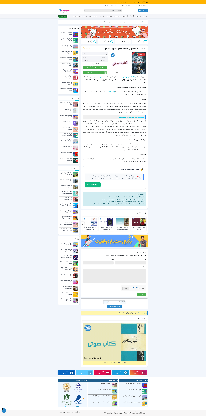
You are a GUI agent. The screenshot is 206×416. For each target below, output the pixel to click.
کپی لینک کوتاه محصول (114, 306)
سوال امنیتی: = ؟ (137, 288)
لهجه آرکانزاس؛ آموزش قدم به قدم (127, 313)
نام (145, 259)
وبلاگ (130, 16)
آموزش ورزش (121, 5)
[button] (1, 2)
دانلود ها (141, 22)
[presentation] (82, 224)
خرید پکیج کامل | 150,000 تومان (95, 67)
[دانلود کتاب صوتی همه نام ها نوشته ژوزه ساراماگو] (128, 63)
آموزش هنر (128, 5)
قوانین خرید (74, 412)
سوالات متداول (62, 412)
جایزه (100, 16)
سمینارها (124, 16)
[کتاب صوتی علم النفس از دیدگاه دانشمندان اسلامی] (122, 222)
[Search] (85, 10)
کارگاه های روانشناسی (142, 5)
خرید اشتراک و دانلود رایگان (93, 73)
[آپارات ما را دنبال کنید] (107, 373)
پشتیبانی (68, 412)
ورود (79, 412)
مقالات (108, 16)
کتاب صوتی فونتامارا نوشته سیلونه (128, 117)
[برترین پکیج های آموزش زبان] (114, 32)
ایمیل (112, 259)
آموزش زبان (134, 5)
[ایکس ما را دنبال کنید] (89, 373)
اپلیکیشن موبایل (63, 16)
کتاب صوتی (106, 5)
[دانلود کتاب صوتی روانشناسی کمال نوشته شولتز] (106, 222)
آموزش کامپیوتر (114, 5)
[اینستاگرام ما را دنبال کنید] (143, 373)
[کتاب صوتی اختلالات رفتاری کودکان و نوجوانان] (90, 222)
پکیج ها (137, 16)
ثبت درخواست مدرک (92, 185)
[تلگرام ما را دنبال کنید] (125, 373)
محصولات (115, 16)
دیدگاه (144, 267)
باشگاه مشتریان (92, 16)
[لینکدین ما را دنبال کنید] (71, 373)
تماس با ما (75, 16)
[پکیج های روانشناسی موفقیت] (114, 241)
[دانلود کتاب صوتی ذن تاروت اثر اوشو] (139, 222)
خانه (144, 16)
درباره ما (83, 16)
